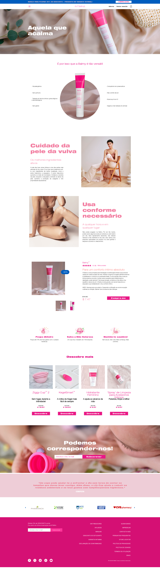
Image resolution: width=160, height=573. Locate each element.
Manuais (99, 531)
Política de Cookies (123, 547)
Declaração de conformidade (90, 543)
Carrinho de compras (131, 6)
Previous (25, 507)
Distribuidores (96, 523)
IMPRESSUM (126, 527)
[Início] (80, 6)
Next (134, 507)
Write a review (102, 265)
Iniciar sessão (122, 6)
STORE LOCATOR (124, 539)
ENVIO (128, 555)
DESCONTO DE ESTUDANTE (92, 535)
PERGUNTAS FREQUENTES (121, 535)
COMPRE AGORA (123, 2)
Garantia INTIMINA (95, 539)
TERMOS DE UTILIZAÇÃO (122, 551)
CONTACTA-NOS (125, 531)
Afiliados (98, 527)
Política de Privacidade (121, 543)
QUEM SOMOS (125, 523)
